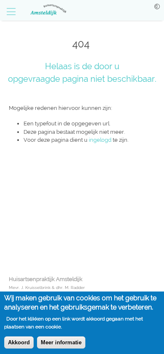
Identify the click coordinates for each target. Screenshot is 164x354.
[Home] (44, 10)
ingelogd (100, 140)
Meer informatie (61, 342)
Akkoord (19, 342)
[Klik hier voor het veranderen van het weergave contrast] (157, 6)
